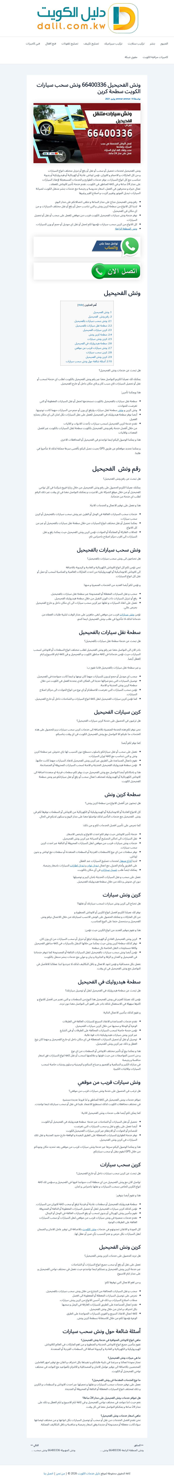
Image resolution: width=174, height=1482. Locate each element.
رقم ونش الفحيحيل (100, 316)
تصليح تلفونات (70, 43)
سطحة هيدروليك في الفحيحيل (93, 343)
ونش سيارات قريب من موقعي (93, 348)
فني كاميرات (33, 43)
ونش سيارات (127, 614)
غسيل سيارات (109, 870)
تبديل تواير (93, 865)
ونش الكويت (89, 1229)
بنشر (152, 43)
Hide (80, 305)
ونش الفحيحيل (102, 312)
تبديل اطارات (77, 865)
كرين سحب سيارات (99, 352)
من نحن (60, 1473)
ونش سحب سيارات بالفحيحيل (93, 321)
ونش (120, 410)
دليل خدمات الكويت (89, 1473)
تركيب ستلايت (136, 43)
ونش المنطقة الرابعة (126, 229)
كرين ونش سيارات (100, 339)
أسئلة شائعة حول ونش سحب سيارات (89, 361)
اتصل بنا (48, 1473)
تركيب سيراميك (113, 43)
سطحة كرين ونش (100, 334)
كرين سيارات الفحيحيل (97, 330)
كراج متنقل (125, 861)
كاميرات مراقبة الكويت (155, 57)
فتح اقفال (50, 43)
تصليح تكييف (91, 43)
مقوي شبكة (131, 57)
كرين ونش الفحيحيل (99, 357)
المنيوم (164, 43)
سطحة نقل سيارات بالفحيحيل (94, 325)
